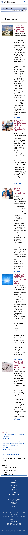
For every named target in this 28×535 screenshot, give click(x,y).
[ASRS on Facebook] (8, 523)
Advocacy (5, 432)
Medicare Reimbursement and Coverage (13, 438)
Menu (25, 2)
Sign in (14, 506)
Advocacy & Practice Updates (10, 452)
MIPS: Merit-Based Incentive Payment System (14, 441)
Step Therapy (6, 436)
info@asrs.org (14, 521)
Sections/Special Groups (14, 490)
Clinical (14, 480)
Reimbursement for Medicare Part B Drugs (13, 443)
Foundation (14, 502)
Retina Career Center (14, 499)
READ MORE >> (18, 117)
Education (14, 482)
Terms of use (22, 531)
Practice (14, 487)
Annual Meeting (14, 485)
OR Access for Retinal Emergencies (12, 454)
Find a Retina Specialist (14, 498)
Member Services (14, 494)
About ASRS (14, 500)
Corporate (14, 503)
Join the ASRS (14, 505)
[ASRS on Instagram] (14, 523)
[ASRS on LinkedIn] (20, 523)
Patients (14, 492)
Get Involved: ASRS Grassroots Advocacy (13, 434)
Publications (14, 484)
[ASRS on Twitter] (11, 523)
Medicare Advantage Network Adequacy (13, 449)
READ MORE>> (18, 183)
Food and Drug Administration (10, 445)
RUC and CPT (6, 447)
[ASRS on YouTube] (17, 523)
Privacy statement (14, 531)
